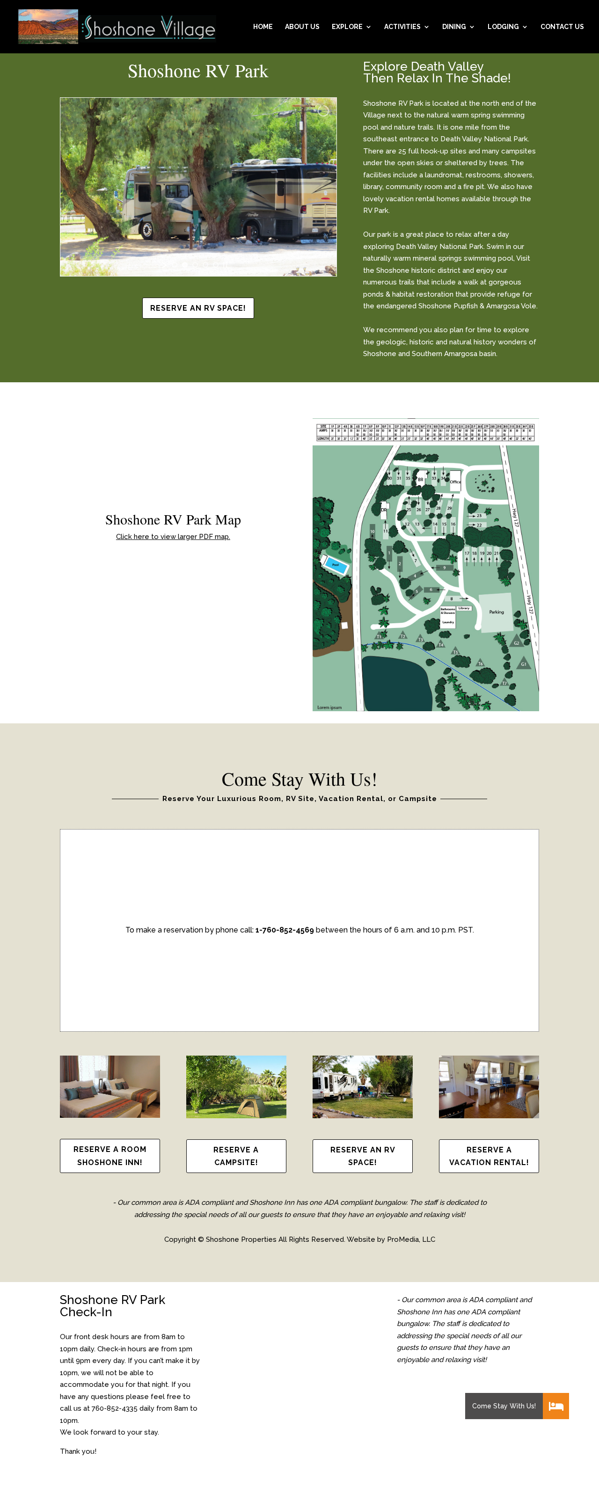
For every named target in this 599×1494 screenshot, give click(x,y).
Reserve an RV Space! (198, 308)
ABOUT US (302, 26)
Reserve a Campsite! (236, 1156)
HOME (263, 26)
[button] (556, 1406)
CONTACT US (562, 26)
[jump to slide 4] (205, 265)
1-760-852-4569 (285, 930)
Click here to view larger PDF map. (173, 536)
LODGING (503, 26)
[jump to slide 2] (185, 265)
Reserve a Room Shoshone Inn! (109, 1155)
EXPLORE (347, 26)
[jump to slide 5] (216, 265)
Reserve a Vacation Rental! (489, 1156)
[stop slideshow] (225, 265)
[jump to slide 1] (174, 265)
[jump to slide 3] (195, 265)
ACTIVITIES (402, 26)
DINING (454, 26)
